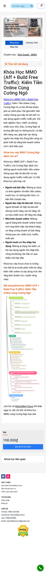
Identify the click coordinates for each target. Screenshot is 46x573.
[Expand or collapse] (39, 64)
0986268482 (11, 518)
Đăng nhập (5, 500)
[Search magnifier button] (31, 6)
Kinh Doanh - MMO (27, 54)
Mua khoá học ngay (23, 447)
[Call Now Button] (40, 568)
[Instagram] (8, 476)
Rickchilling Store (24, 406)
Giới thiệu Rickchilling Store (11, 485)
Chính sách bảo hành (9, 492)
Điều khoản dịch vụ (8, 489)
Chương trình (32, 43)
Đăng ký (4, 503)
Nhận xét (14, 47)
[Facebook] (3, 476)
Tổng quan (14, 43)
